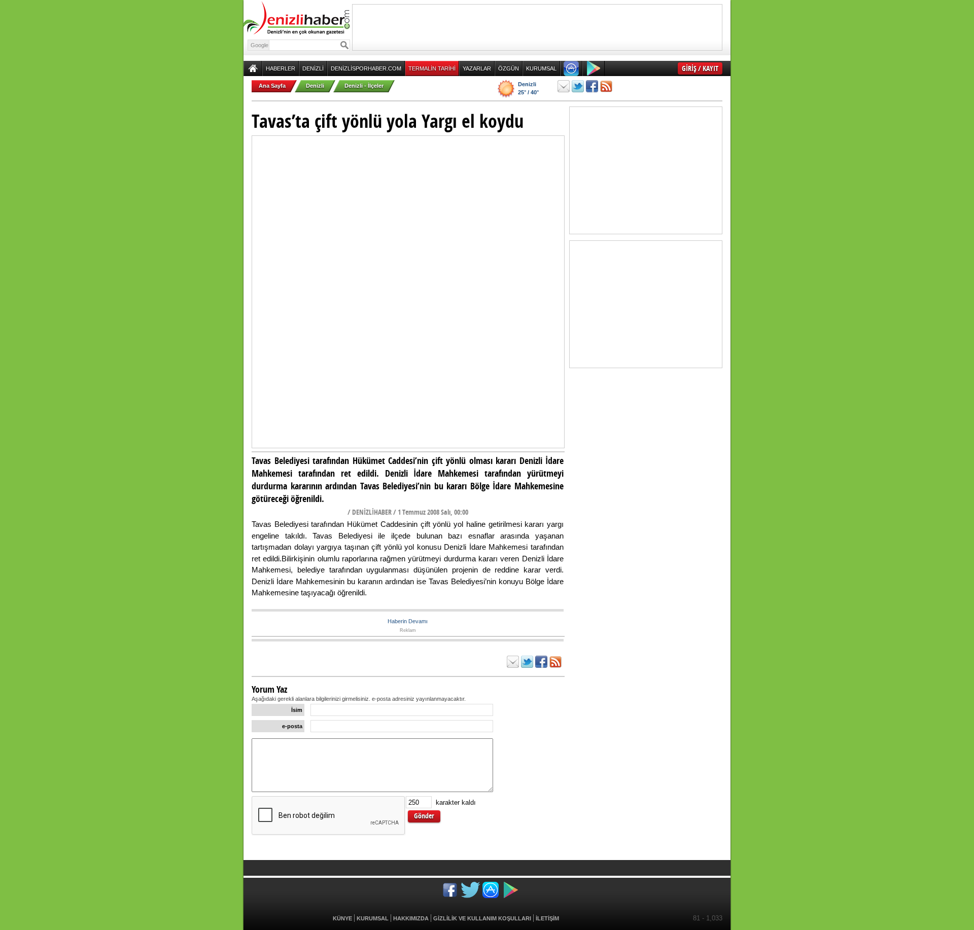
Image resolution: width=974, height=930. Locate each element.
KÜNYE (342, 918)
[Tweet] (578, 86)
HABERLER (280, 68)
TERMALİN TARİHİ (432, 68)
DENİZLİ (313, 68)
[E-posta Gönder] (564, 86)
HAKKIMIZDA (411, 918)
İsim (296, 710)
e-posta (292, 726)
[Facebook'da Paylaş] (592, 86)
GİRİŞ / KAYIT (700, 68)
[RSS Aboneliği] (606, 86)
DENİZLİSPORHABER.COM (366, 68)
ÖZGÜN (508, 68)
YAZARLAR (477, 68)
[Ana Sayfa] (253, 68)
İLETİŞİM (547, 918)
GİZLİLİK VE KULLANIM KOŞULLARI (482, 918)
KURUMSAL (541, 68)
